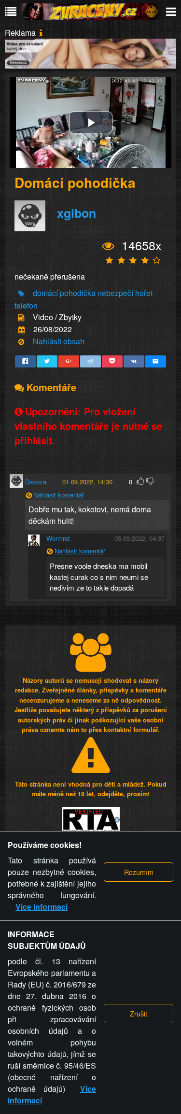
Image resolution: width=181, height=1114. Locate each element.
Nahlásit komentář (58, 494)
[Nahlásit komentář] (28, 496)
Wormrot (58, 538)
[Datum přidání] (21, 330)
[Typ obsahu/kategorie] (21, 317)
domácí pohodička (64, 292)
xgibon (76, 213)
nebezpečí (115, 292)
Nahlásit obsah (58, 341)
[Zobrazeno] (108, 246)
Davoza (35, 481)
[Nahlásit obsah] (21, 342)
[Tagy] (21, 294)
